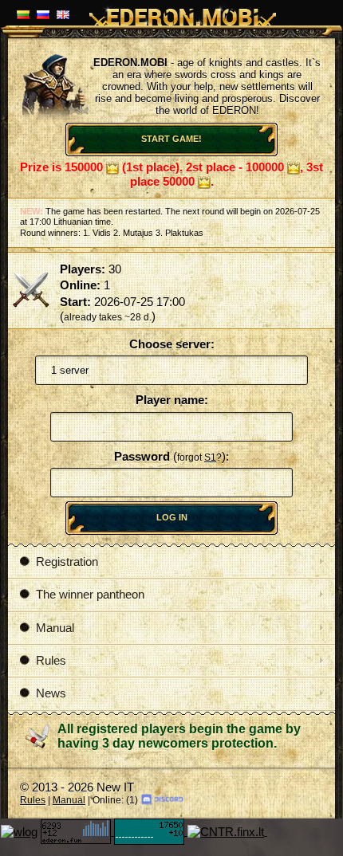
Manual (55, 628)
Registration (67, 562)
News (51, 693)
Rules (51, 660)
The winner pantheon (90, 594)
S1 (210, 457)
